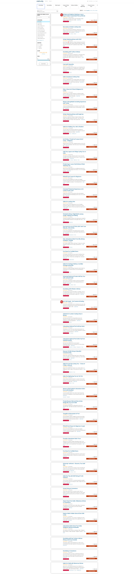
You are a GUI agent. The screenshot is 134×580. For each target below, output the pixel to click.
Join (94, 1)
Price (94, 10)
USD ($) (46, 1)
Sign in (96, 1)
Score (91, 10)
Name (96, 10)
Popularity (88, 10)
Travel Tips (90, 1)
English (50, 1)
